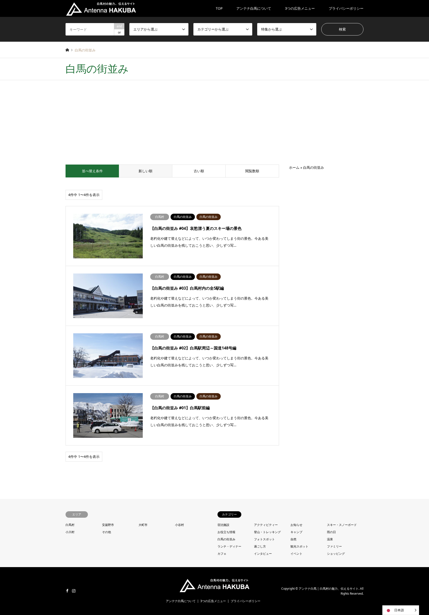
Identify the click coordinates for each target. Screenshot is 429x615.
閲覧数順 (252, 171)
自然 (293, 539)
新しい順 (145, 171)
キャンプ (296, 532)
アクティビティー (266, 525)
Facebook (67, 590)
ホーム (294, 167)
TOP (219, 8)
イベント (296, 553)
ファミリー (334, 546)
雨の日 (331, 532)
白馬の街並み (226, 539)
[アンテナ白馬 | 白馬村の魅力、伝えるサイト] (101, 8)
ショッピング (336, 553)
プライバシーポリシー (346, 8)
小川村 (70, 532)
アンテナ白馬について (253, 8)
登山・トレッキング (267, 532)
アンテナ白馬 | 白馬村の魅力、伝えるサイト (328, 588)
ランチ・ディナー (229, 546)
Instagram (73, 590)
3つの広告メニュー (300, 8)
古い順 (199, 171)
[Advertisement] (214, 127)
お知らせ (296, 525)
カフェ (221, 553)
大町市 (143, 525)
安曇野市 (108, 525)
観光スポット (299, 546)
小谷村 (179, 525)
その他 (106, 532)
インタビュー (263, 553)
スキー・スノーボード (342, 525)
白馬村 (70, 525)
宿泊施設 (223, 525)
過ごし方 (260, 546)
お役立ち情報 (226, 532)
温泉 (330, 539)
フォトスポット (264, 539)
